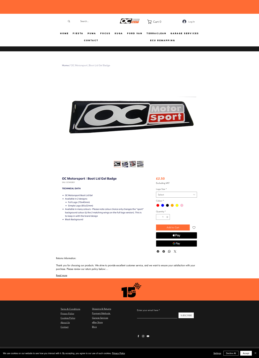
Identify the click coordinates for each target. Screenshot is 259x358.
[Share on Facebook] (158, 255)
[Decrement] (158, 221)
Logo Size (161, 193)
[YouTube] (147, 340)
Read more (61, 279)
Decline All (231, 353)
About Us (65, 326)
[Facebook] (138, 340)
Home (65, 65)
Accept (246, 353)
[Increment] (167, 221)
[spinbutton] (163, 221)
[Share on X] (175, 255)
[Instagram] (143, 340)
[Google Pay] (176, 247)
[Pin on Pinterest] (163, 255)
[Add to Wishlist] (194, 232)
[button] (148, 22)
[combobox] (176, 199)
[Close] (255, 353)
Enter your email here (147, 314)
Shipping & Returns (101, 312)
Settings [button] (217, 353)
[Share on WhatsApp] (169, 255)
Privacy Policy (67, 317)
